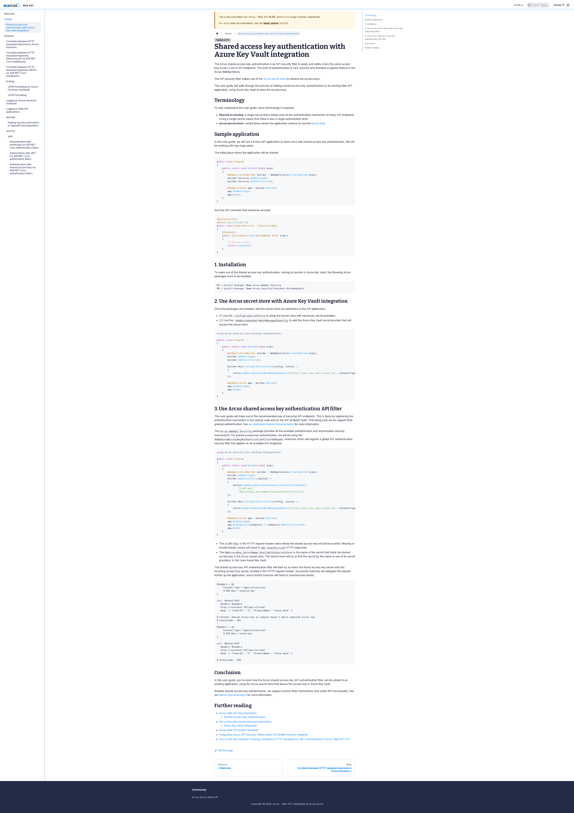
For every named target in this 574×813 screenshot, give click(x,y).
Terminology (370, 15)
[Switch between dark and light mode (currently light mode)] (568, 5)
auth (10, 136)
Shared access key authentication (244, 717)
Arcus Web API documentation (238, 713)
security (10, 130)
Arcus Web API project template (238, 730)
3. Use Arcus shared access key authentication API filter (380, 37)
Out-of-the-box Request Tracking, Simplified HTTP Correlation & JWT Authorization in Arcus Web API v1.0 (284, 739)
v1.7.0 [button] (517, 5)
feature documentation (232, 694)
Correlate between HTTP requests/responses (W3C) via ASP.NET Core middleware (21, 71)
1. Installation (370, 24)
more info (318, 123)
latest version (271, 23)
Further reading (372, 48)
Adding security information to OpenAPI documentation (23, 124)
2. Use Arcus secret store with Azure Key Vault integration (384, 30)
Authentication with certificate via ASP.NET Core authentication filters (24, 144)
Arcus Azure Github (203, 797)
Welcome (9, 13)
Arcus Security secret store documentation (245, 721)
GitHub (557, 5)
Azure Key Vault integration (240, 725)
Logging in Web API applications (17, 110)
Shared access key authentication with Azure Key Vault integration (20, 27)
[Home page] (217, 33)
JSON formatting (17, 95)
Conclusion (370, 43)
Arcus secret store (274, 78)
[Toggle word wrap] (346, 333)
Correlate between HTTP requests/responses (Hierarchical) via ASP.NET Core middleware (21, 57)
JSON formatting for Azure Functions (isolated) (23, 88)
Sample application (374, 20)
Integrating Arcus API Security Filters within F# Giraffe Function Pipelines (263, 734)
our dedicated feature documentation (271, 424)
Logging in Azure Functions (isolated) (21, 102)
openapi (10, 117)
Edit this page (225, 750)
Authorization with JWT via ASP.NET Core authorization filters (23, 156)
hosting (10, 81)
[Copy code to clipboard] (351, 161)
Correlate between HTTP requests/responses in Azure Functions (22, 44)
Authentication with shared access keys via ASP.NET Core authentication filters (23, 169)
